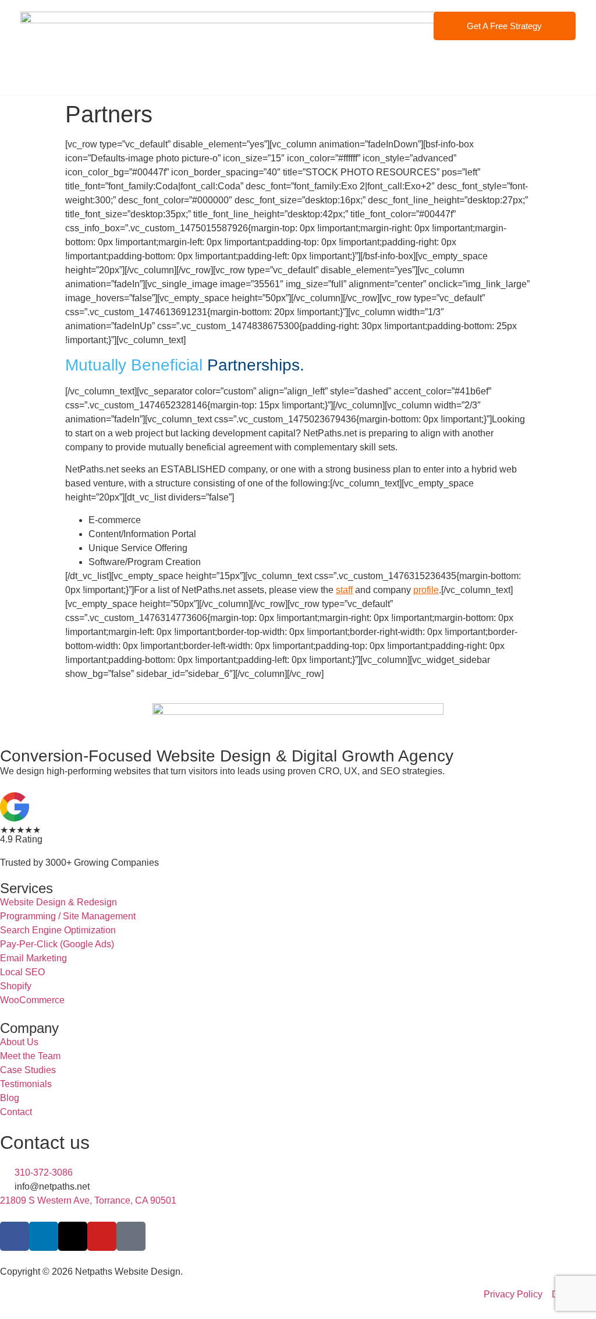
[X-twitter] (72, 1236)
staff (344, 590)
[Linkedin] (43, 1236)
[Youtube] (101, 1236)
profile (426, 590)
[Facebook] (14, 1236)
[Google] (131, 1236)
